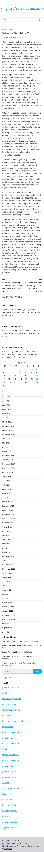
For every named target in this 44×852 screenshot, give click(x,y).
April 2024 (6, 497)
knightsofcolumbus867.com (22, 9)
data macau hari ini (10, 760)
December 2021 (8, 615)
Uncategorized (8, 30)
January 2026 (7, 430)
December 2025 (8, 434)
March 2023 (7, 552)
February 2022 (8, 607)
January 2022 (7, 611)
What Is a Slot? (9, 305)
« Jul (4, 391)
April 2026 (6, 418)
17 (4, 379)
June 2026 (6, 409)
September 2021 (8, 628)
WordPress (7, 849)
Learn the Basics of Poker (13, 347)
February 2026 (8, 426)
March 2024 (7, 502)
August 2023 (7, 531)
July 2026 (6, 405)
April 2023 (6, 548)
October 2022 (7, 573)
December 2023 (8, 514)
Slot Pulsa (6, 693)
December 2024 (8, 464)
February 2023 (8, 556)
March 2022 (7, 603)
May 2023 (6, 544)
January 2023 (7, 561)
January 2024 (7, 510)
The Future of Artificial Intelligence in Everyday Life (21, 641)
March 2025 (7, 451)
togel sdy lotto (8, 827)
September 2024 (9, 476)
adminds (7, 38)
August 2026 (7, 401)
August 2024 (7, 481)
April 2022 (6, 598)
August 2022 (7, 582)
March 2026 (7, 422)
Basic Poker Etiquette (12, 326)
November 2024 (8, 468)
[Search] (40, 20)
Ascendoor (21, 846)
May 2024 (6, 493)
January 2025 (7, 460)
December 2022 (8, 565)
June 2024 (6, 489)
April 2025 (6, 447)
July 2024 (6, 485)
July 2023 (6, 535)
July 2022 (6, 586)
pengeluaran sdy (9, 822)
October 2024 (7, 472)
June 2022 (6, 590)
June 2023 (6, 539)
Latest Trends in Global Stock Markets (17, 652)
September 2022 (9, 577)
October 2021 (7, 624)
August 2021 (7, 632)
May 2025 (6, 443)
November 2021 (8, 619)
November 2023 (8, 518)
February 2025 (8, 455)
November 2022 (8, 569)
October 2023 (7, 523)
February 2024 (8, 506)
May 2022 (6, 594)
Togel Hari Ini (8, 678)
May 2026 (6, 413)
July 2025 (6, 439)
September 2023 (9, 527)
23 (37, 379)
